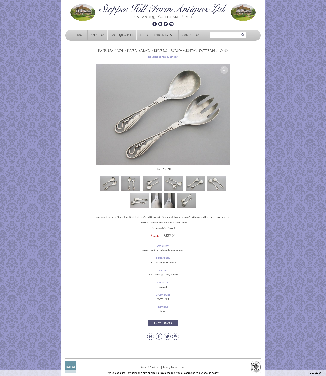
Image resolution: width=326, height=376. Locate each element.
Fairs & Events (164, 35)
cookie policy (211, 372)
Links (144, 35)
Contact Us (191, 35)
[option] (163, 114)
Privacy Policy (170, 367)
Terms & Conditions (150, 367)
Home (79, 35)
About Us (97, 35)
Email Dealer (163, 323)
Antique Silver (122, 35)
